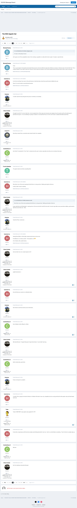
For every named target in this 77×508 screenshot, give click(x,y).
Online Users (8, 9)
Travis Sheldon (7, 166)
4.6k (7, 159)
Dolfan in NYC (10, 37)
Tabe (7, 409)
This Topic (70, 6)
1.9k (7, 58)
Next (24, 43)
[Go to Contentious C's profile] (7, 153)
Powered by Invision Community (38, 506)
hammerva (7, 78)
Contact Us (38, 504)
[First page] (2, 43)
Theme (33, 504)
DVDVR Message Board (8, 2)
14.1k (7, 89)
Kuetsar (7, 94)
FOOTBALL (16, 38)
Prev (5, 43)
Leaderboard (14, 6)
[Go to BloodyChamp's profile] (7, 52)
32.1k (8, 121)
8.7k (7, 104)
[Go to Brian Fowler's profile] (7, 115)
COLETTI (7, 131)
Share (64, 38)
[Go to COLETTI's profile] (7, 135)
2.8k (7, 141)
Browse (3, 6)
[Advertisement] (23, 23)
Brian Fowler (7, 110)
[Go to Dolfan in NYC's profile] (3, 38)
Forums (2, 9)
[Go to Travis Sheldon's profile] (7, 170)
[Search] (74, 6)
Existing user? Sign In (64, 2)
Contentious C (7, 148)
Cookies (43, 504)
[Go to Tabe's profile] (7, 413)
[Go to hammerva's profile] (7, 83)
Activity (8, 6)
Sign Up (73, 2)
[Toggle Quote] (14, 200)
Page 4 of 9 (31, 43)
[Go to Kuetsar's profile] (7, 98)
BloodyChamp (7, 48)
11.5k (8, 419)
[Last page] (27, 43)
